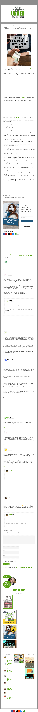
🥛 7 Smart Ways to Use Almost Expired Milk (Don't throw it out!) (9, 666)
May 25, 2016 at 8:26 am (10, 433)
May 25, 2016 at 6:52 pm (10, 333)
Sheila (8, 274)
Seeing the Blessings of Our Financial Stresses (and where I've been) (9, 659)
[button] (32, 35)
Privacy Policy (6, 706)
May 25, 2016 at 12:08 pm (10, 418)
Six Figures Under (19, 12)
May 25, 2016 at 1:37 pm (10, 360)
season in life (24, 97)
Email (4, 550)
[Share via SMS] (13, 234)
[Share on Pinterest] (6, 234)
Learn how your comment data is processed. (24, 567)
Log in (33, 706)
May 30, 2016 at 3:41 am (10, 275)
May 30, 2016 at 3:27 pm (12, 301)
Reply (4, 269)
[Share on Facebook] (4, 234)
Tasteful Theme (17, 706)
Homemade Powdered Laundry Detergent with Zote (9, 678)
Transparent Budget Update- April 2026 (9, 689)
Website (4, 555)
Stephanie (10, 470)
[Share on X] (9, 234)
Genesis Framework (24, 706)
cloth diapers (11, 71)
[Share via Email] (15, 234)
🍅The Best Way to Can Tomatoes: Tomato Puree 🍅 (9, 697)
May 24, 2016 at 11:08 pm (12, 515)
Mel (7, 497)
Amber (8, 417)
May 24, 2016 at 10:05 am (10, 498)
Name (4, 545)
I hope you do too (18, 117)
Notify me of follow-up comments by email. (9, 561)
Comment (5, 534)
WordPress (29, 706)
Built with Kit (27, 226)
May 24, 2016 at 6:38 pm (10, 450)
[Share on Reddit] (11, 234)
